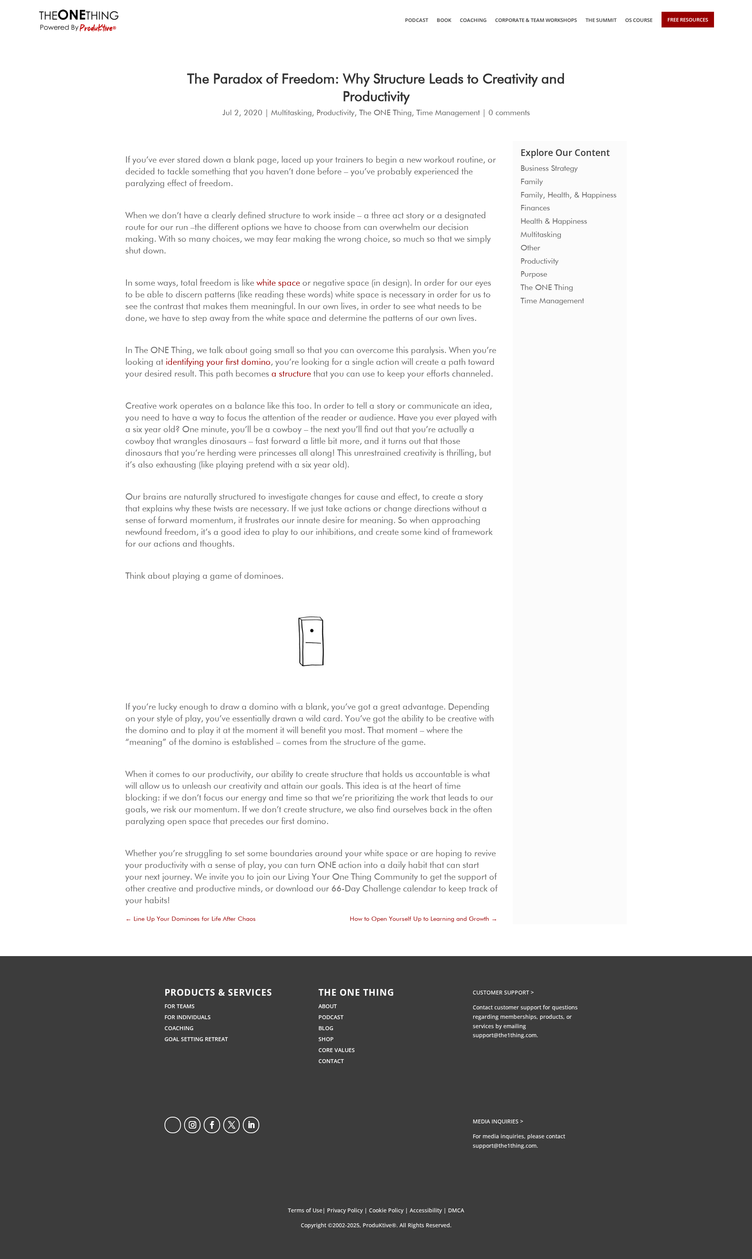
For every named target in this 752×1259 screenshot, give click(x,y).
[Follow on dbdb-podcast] (172, 1125)
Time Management (448, 113)
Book (444, 20)
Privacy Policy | (348, 1210)
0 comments (509, 113)
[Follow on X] (231, 1125)
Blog (325, 1028)
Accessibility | (429, 1210)
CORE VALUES (336, 1050)
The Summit (601, 20)
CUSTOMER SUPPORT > (503, 992)
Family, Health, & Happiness (568, 195)
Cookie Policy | (389, 1210)
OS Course (639, 20)
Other (530, 248)
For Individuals (187, 1017)
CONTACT (331, 1061)
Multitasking (291, 113)
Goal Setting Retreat (196, 1039)
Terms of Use (305, 1210)
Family (532, 182)
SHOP (326, 1039)
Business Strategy (549, 168)
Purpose (534, 274)
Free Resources (687, 19)
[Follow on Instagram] (192, 1125)
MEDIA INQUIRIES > (498, 1121)
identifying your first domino (218, 362)
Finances (535, 208)
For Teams (179, 1006)
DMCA (456, 1210)
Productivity (335, 113)
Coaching (473, 20)
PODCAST (330, 1017)
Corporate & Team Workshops (536, 20)
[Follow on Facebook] (212, 1125)
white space (278, 283)
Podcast (416, 20)
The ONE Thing (385, 113)
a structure (291, 374)
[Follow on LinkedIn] (251, 1125)
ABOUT (327, 1006)
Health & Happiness (554, 221)
